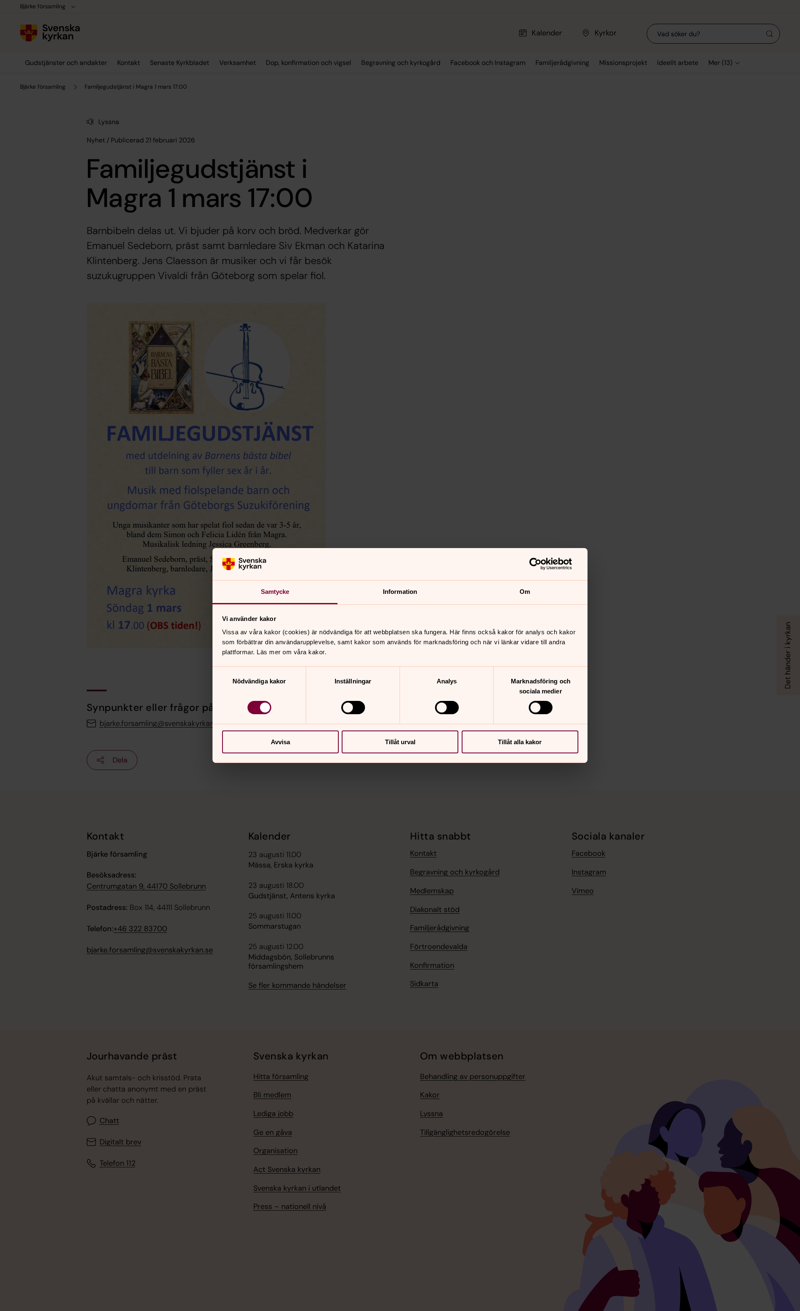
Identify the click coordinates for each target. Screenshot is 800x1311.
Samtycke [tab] (275, 591)
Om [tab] (525, 591)
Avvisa (280, 741)
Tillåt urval (400, 741)
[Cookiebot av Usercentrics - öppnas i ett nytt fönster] (541, 564)
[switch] (353, 707)
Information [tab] (400, 591)
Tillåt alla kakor (520, 741)
